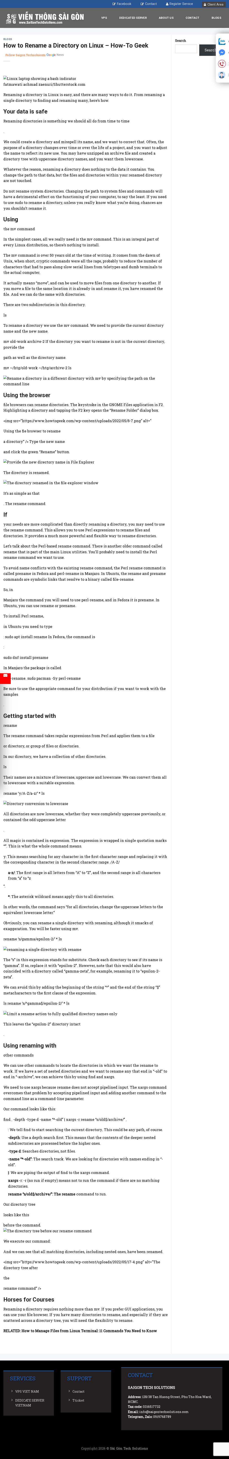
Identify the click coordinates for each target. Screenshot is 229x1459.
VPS (104, 17)
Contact (151, 4)
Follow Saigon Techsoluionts (25, 55)
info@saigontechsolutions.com (164, 1412)
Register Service (181, 4)
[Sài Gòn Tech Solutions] (44, 18)
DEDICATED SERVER (133, 17)
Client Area (215, 4)
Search (180, 40)
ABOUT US (166, 17)
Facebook (124, 4)
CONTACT (192, 17)
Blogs (216, 17)
